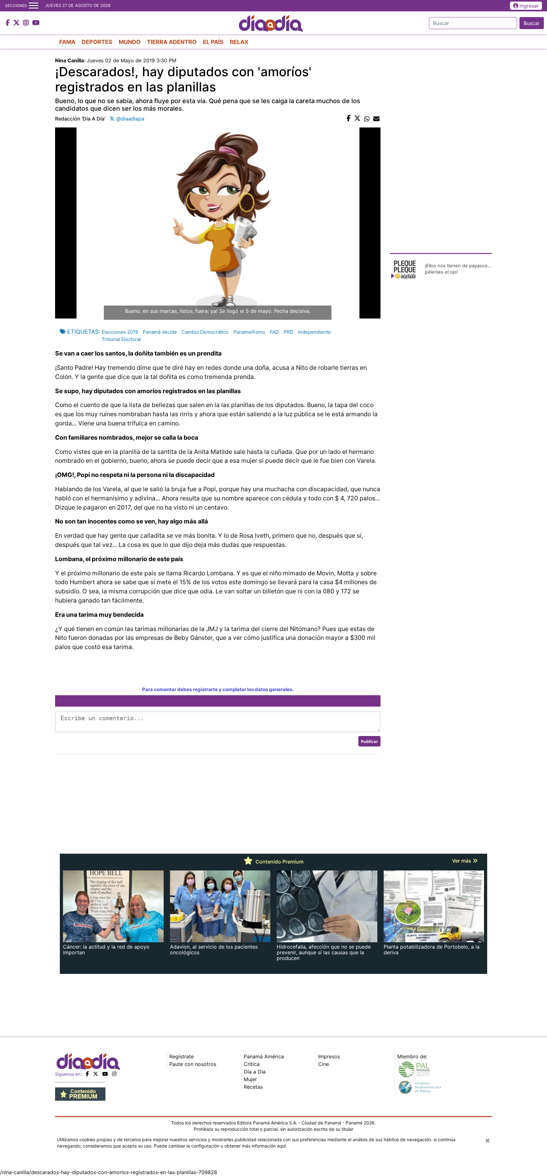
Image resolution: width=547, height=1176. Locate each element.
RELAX (239, 42)
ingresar (529, 6)
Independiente (314, 332)
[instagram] (114, 1074)
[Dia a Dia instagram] (26, 23)
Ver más (462, 860)
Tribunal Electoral (121, 339)
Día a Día (255, 1071)
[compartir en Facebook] (348, 118)
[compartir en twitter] (357, 118)
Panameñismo (249, 332)
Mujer (250, 1079)
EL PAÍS (213, 42)
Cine (323, 1064)
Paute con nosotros (192, 1064)
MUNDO (130, 42)
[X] (95, 1074)
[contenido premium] (80, 1093)
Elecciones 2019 (120, 332)
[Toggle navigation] (33, 5)
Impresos (329, 1056)
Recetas (253, 1087)
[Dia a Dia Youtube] (36, 23)
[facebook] (87, 1074)
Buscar (532, 23)
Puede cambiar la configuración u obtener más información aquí (220, 1145)
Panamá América (264, 1056)
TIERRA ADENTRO (172, 42)
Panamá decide (160, 332)
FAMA (67, 42)
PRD (288, 332)
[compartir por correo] (376, 118)
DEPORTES (97, 42)
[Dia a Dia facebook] (8, 23)
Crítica (252, 1064)
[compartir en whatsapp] (366, 118)
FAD (274, 332)
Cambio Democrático (205, 332)
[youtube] (105, 1074)
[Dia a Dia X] (17, 23)
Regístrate (181, 1056)
